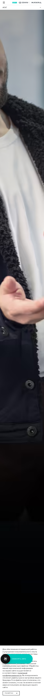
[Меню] (4, 2)
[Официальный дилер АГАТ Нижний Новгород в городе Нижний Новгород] (30, 3)
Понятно (9, 693)
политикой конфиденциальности (15, 674)
